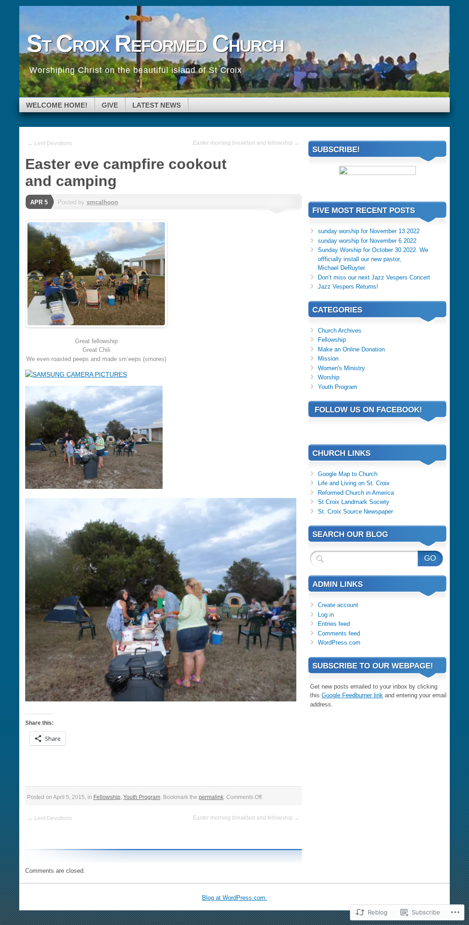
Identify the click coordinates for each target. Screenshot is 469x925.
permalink (211, 797)
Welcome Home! (56, 105)
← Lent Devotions (49, 143)
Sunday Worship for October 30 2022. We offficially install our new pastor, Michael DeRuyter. (373, 258)
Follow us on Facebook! (368, 409)
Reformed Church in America (356, 492)
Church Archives (339, 330)
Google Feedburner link (352, 695)
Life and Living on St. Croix (354, 483)
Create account (338, 605)
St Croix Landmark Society (353, 501)
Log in (326, 614)
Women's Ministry (341, 368)
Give (110, 105)
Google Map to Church (347, 474)
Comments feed (339, 633)
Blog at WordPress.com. (234, 897)
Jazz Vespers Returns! (348, 286)
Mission (328, 358)
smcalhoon (102, 202)
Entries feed (334, 623)
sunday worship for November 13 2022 (369, 231)
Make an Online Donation (351, 349)
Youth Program (141, 797)
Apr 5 (39, 202)
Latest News (156, 105)
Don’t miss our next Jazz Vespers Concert (374, 277)
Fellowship (106, 797)
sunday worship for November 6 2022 (367, 240)
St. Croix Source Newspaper (355, 511)
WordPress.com (339, 642)
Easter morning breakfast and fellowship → (246, 143)
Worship (328, 377)
